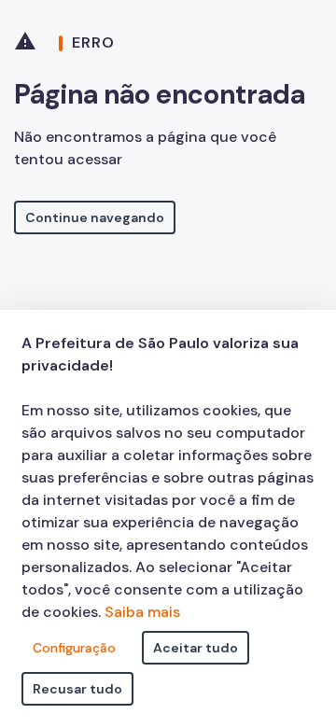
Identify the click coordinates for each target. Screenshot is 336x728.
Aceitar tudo (195, 647)
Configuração (74, 647)
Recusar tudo (77, 688)
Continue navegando (94, 217)
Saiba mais (142, 612)
